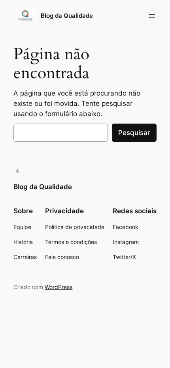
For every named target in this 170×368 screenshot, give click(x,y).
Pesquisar (134, 133)
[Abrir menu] (152, 16)
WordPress (58, 287)
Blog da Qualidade (67, 15)
